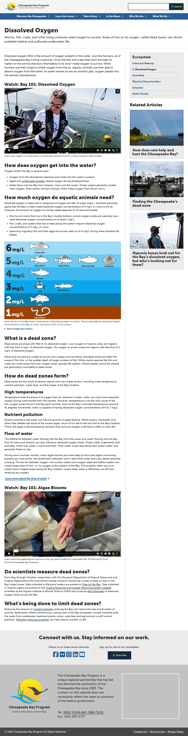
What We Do (160, 16)
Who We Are (136, 16)
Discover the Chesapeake (31, 16)
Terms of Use (157, 731)
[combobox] (148, 6)
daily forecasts (95, 591)
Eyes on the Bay (91, 584)
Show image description (20, 328)
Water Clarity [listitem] (140, 93)
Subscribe (121, 655)
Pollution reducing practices (32, 619)
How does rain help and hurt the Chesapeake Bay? (155, 152)
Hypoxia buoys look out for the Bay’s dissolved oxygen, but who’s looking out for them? (156, 259)
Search (178, 6)
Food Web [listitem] (138, 75)
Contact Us (140, 731)
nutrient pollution (43, 609)
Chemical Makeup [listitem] (143, 63)
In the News (113, 16)
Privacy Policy (176, 731)
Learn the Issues (64, 16)
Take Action (90, 16)
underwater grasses (33, 181)
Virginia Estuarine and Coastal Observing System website (78, 587)
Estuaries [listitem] (137, 87)
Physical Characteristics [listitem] (146, 81)
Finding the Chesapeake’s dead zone (155, 203)
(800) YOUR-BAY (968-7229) (83, 712)
